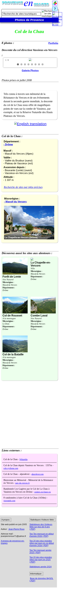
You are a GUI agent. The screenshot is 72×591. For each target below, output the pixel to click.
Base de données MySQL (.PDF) (41, 579)
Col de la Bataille (13, 354)
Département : (9, 287)
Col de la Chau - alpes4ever (17, 474)
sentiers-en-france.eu (42, 492)
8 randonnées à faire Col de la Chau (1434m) (25, 497)
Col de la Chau (11, 459)
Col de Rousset (12, 315)
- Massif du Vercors (15, 201)
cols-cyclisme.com (11, 468)
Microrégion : (8, 282)
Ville (33, 268)
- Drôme (8, 144)
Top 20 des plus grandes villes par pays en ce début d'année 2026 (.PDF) (41, 543)
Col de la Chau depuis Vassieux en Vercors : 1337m (28, 465)
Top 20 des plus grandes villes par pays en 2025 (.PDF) (40, 559)
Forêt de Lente (12, 276)
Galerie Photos (30, 70)
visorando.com (9, 501)
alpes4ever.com (37, 474)
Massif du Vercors (10, 285)
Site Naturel (8, 279)
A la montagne (9, 318)
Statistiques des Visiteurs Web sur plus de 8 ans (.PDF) (40, 526)
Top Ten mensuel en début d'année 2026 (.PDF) (41, 535)
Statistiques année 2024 (40, 567)
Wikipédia (23, 459)
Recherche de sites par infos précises (23, 187)
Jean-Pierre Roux (16, 529)
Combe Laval (39, 315)
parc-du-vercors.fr (22, 483)
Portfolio (53, 43)
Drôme (5, 290)
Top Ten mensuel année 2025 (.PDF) (40, 551)
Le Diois (6, 324)
